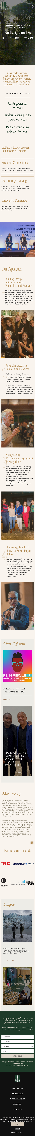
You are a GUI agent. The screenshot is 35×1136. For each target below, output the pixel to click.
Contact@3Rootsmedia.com (18, 1065)
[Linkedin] (32, 843)
